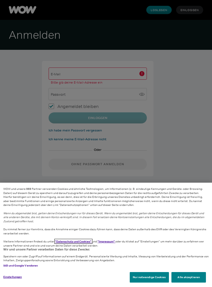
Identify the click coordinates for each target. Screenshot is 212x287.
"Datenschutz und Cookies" (73, 241)
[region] (106, 235)
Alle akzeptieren (188, 277)
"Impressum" (106, 241)
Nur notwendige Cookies (149, 277)
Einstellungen (12, 277)
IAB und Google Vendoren (20, 265)
